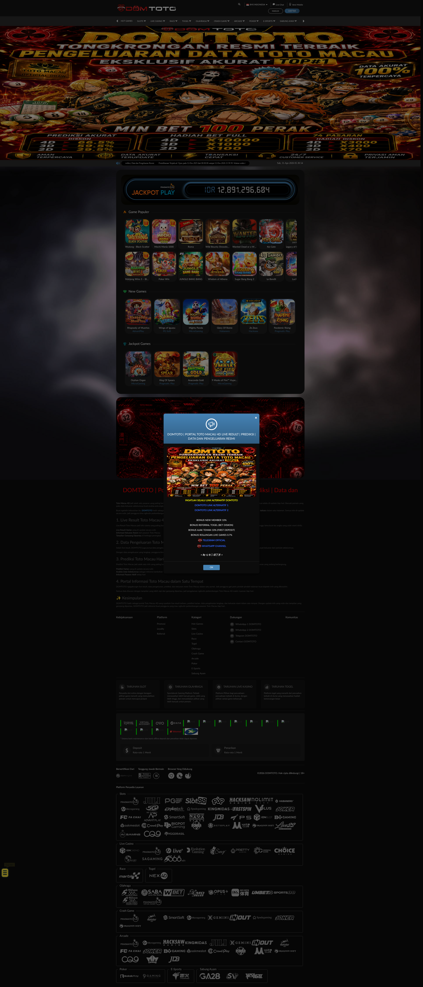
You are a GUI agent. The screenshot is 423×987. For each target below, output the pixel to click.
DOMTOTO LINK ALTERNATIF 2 (211, 510)
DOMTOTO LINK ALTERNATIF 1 (211, 505)
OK (211, 567)
